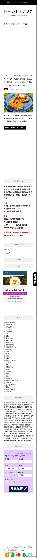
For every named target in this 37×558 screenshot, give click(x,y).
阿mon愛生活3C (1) (11, 385)
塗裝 (26, 425)
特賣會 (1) (8, 373)
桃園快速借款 (13, 409)
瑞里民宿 (13, 407)
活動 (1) (8, 369)
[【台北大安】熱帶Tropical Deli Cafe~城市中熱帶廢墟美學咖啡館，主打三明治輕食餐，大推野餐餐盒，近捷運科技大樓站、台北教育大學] (18, 102)
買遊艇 (23, 431)
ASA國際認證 (18, 427)
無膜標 (11, 427)
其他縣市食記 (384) (11, 338)
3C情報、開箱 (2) (10, 325)
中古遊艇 (6, 431)
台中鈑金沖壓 (14, 438)
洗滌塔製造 (7, 425)
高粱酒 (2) (8, 391)
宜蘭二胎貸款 (18, 416)
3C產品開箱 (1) (10, 327)
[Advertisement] (18, 53)
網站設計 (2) (9, 378)
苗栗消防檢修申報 (17, 418)
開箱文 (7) (8, 382)
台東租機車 (20, 407)
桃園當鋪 (26, 407)
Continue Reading (18, 127)
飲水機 (21, 405)
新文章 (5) (8, 353)
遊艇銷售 (15, 429)
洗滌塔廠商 (29, 422)
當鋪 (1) (8, 376)
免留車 (17, 405)
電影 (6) (8, 387)
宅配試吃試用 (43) (11, 347)
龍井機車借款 (11, 422)
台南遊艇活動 (22, 429)
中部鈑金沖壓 (11, 440)
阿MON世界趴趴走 (18, 11)
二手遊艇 (29, 429)
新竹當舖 (20, 411)
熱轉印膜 (8, 407)
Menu (7, 3)
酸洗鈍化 (21, 436)
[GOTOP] (30, 555)
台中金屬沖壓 (23, 438)
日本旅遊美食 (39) (11, 360)
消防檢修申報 (26, 416)
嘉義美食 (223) (10, 345)
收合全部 (12, 322)
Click (35, 279)
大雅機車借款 (23, 420)
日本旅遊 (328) (10, 358)
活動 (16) (8, 371)
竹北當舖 (26, 411)
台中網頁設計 (7, 402)
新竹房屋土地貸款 (23, 413)
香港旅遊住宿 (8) (10, 389)
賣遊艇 (27, 431)
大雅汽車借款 (14, 420)
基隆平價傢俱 (11, 405)
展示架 (16, 411)
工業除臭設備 (14, 425)
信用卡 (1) (8, 334)
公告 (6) (8, 336)
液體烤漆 (6, 427)
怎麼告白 (28, 433)
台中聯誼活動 (13, 433)
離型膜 (26, 405)
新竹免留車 (10, 416)
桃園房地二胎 (21, 409)
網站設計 (14, 402)
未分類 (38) (9, 362)
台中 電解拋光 (15, 436)
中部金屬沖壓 (19, 440)
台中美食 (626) (10, 340)
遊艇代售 (12, 431)
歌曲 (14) (8, 365)
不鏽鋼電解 (28, 436)
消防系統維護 (27, 418)
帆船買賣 (9, 429)
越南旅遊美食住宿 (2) (12, 380)
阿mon (12, 89)
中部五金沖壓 (27, 440)
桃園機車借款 (9, 411)
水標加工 (30, 425)
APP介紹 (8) (9, 329)
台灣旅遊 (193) (10, 342)
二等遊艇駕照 (26, 427)
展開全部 (6, 322)
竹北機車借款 (13, 413)
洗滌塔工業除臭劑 (20, 422)
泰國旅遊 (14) (9, 367)
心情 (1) (8, 351)
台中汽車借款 (21, 402)
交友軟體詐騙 (21, 433)
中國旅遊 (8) (9, 331)
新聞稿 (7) (8, 356)
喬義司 (28, 402)
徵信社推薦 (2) (10, 349)
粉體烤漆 (21, 425)
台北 (6, 89)
